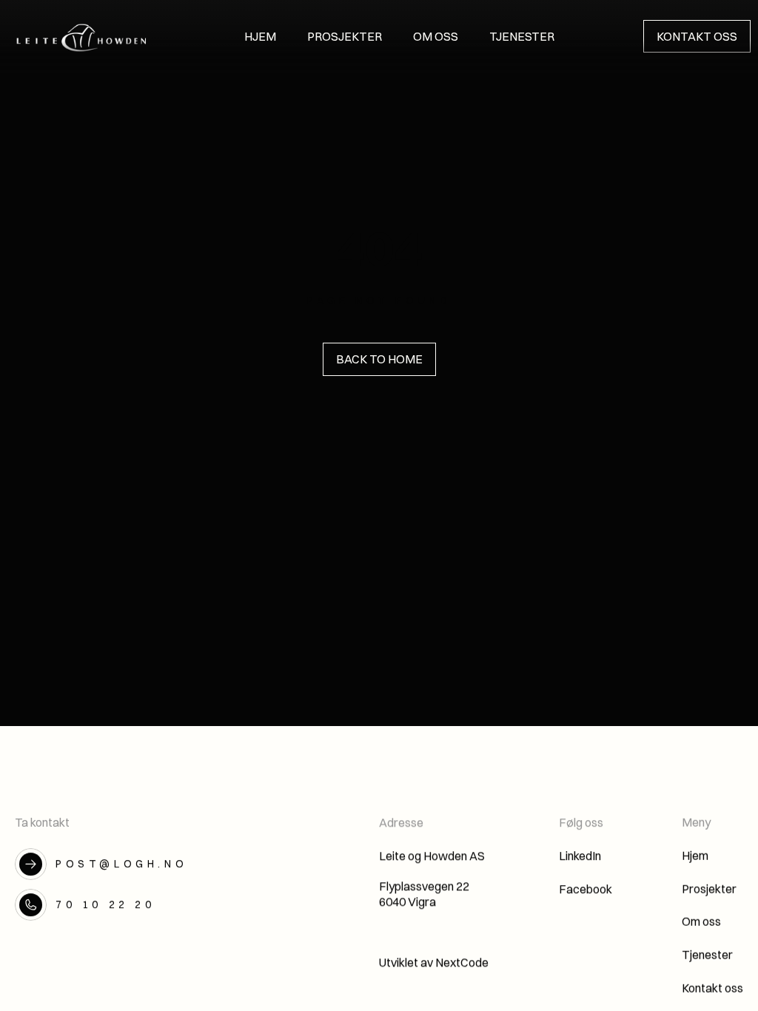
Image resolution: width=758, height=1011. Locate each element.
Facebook (585, 888)
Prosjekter (709, 888)
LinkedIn (580, 855)
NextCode (462, 962)
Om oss (701, 922)
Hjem (695, 855)
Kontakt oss (712, 988)
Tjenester (707, 954)
